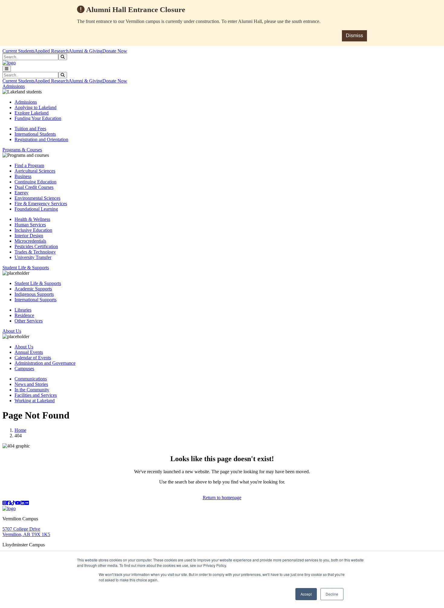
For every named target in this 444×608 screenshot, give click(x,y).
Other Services (28, 320)
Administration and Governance (45, 363)
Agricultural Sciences (34, 170)
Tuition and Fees (30, 128)
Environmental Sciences (37, 198)
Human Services (30, 224)
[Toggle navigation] (6, 69)
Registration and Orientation (41, 139)
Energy (21, 192)
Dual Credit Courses (33, 187)
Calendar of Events (32, 357)
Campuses (24, 368)
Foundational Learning (36, 209)
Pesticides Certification (36, 246)
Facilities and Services (35, 395)
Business (22, 176)
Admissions (25, 102)
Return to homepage (222, 497)
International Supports (35, 299)
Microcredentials (30, 241)
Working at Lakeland (34, 400)
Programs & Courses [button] (22, 149)
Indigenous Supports (34, 294)
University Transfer (32, 257)
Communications (30, 378)
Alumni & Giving (85, 50)
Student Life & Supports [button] (25, 267)
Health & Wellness (32, 219)
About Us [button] (11, 331)
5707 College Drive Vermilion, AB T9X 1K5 (26, 531)
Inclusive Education (33, 230)
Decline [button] (332, 594)
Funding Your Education (37, 118)
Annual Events (28, 352)
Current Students (18, 50)
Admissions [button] (13, 86)
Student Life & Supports (37, 283)
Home (20, 430)
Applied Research (51, 50)
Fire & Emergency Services (40, 203)
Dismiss (354, 35)
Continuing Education (35, 181)
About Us (23, 346)
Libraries (22, 309)
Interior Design (28, 235)
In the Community (31, 389)
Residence (24, 315)
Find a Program (29, 165)
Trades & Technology (35, 251)
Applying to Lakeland (35, 107)
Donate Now (114, 50)
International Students (35, 134)
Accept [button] (306, 594)
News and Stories (31, 384)
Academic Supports (33, 288)
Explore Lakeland (31, 112)
